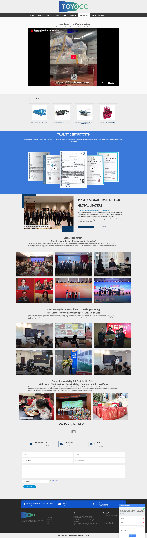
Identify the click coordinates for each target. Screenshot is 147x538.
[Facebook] (104, 522)
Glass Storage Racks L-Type (62, 122)
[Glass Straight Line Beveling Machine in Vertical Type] (39, 105)
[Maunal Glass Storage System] (84, 105)
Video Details (84, 15)
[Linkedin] (107, 522)
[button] (132, 505)
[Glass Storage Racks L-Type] (62, 105)
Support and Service (98, 15)
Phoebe (89, 26)
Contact (103, 227)
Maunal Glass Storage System (85, 122)
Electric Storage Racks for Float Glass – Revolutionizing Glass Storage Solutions (83, 517)
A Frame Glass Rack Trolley (107, 122)
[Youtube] (110, 522)
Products (40, 15)
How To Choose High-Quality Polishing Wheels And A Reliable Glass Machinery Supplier (86, 524)
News (57, 15)
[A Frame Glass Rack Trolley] (107, 105)
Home (32, 15)
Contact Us (73, 15)
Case (64, 15)
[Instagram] (112, 522)
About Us (49, 15)
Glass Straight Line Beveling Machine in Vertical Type (39, 122)
